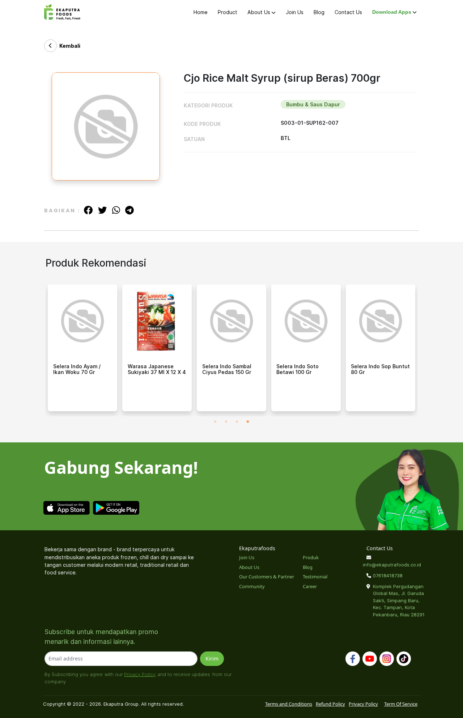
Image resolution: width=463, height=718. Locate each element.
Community (252, 586)
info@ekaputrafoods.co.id (392, 565)
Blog (319, 12)
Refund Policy (330, 704)
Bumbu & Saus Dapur (313, 104)
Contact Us (348, 12)
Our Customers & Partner (266, 576)
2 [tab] (226, 421)
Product (227, 12)
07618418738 (388, 575)
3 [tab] (237, 421)
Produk (311, 557)
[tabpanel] (82, 350)
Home (201, 12)
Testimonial (315, 576)
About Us (259, 12)
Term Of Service (400, 704)
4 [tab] (247, 421)
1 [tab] (215, 421)
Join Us (294, 12)
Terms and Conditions (288, 704)
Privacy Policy (140, 674)
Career (310, 586)
